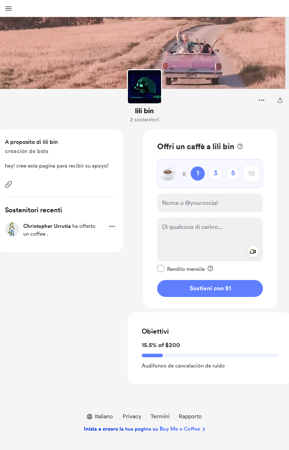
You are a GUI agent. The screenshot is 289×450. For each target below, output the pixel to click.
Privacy (132, 416)
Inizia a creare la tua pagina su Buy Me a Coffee (142, 429)
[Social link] (8, 184)
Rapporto (190, 416)
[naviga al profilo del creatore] (144, 86)
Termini (160, 416)
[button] (8, 8)
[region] (210, 218)
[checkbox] (181, 268)
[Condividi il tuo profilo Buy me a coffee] (280, 100)
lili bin (144, 111)
